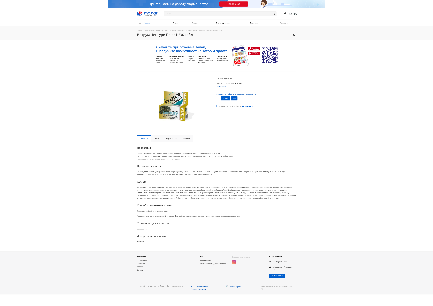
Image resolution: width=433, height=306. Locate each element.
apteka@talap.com (280, 262)
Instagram (234, 262)
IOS (234, 98)
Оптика (140, 270)
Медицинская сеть (198, 289)
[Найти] (273, 13)
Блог (202, 256)
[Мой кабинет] (285, 13)
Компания (141, 256)
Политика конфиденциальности (213, 263)
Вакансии (141, 263)
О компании (142, 260)
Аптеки (140, 267)
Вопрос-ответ (205, 260)
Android (225, 98)
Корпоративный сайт (199, 286)
